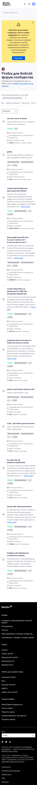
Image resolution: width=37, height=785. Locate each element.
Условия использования (11, 771)
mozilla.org (6, 767)
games (9, 152)
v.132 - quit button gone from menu (21, 423)
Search (25, 4)
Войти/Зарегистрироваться (12, 705)
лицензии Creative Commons (13, 762)
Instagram (10, 742)
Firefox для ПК (7, 654)
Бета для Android (8, 685)
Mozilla (7, 607)
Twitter (2, 742)
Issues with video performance (19, 507)
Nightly (5, 688)
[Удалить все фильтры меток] (25, 98)
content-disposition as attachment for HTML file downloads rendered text (17, 291)
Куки (3, 778)
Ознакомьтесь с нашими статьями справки (18, 638)
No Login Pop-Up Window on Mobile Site (16, 461)
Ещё (33, 103)
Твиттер (5, 630)
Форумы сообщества (10, 12)
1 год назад (29, 228)
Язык (3, 731)
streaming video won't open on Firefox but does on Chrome (19, 341)
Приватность (7, 774)
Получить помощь (8, 719)
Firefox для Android (16, 133)
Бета (3, 681)
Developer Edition (9, 677)
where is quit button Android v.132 (20, 389)
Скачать (5, 650)
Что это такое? (7, 708)
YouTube (6, 742)
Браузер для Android (10, 657)
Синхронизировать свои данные (14, 716)
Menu (29, 4)
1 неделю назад (26, 143)
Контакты (5, 782)
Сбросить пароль (8, 712)
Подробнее (18, 58)
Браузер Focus (7, 665)
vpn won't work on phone (17, 118)
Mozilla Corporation (10, 751)
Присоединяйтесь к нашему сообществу (17, 634)
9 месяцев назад (24, 179)
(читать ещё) (25, 207)
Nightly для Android (9, 692)
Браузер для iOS (8, 661)
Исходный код (7, 626)
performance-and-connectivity (12, 98)
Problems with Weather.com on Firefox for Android (18, 554)
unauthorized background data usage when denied (17, 189)
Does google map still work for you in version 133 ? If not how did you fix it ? (17, 239)
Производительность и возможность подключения (21, 137)
